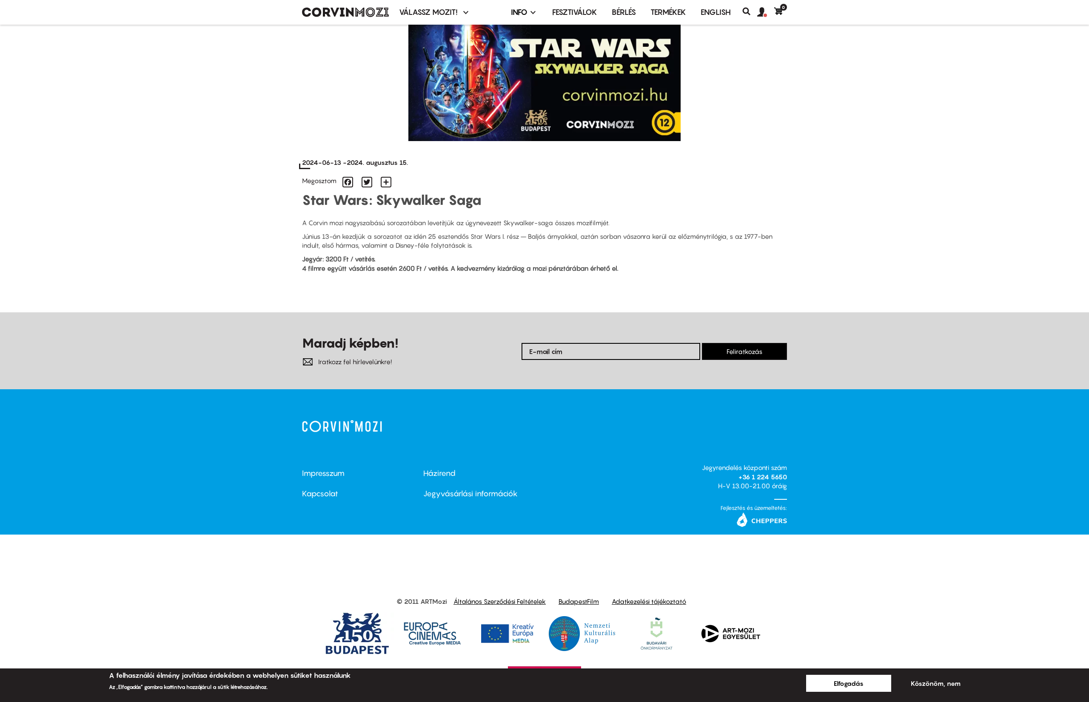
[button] (765, 12)
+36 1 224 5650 (762, 477)
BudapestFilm (579, 601)
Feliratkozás (744, 351)
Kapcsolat (320, 493)
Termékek (668, 12)
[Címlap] (345, 12)
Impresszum (323, 473)
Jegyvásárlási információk (470, 493)
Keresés (749, 11)
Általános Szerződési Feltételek (499, 601)
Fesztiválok (574, 12)
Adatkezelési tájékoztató (649, 601)
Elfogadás (849, 683)
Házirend (439, 473)
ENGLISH (716, 12)
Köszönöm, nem (936, 683)
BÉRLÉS (624, 12)
